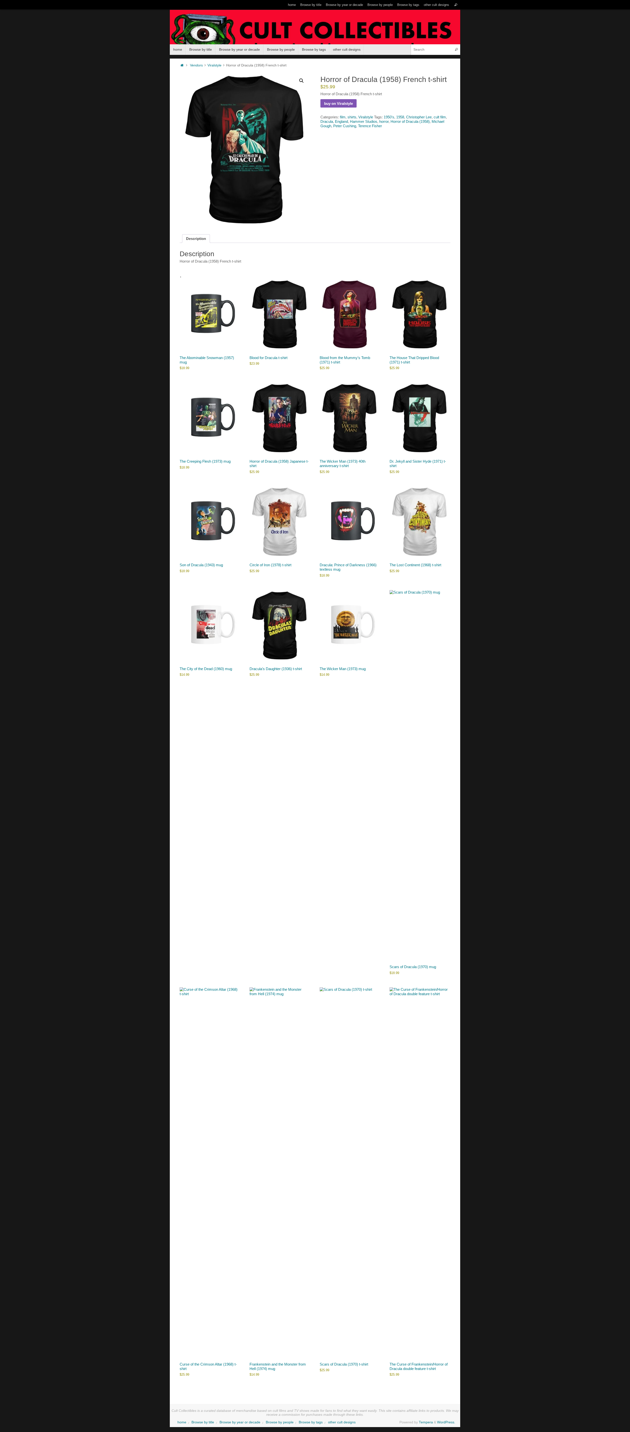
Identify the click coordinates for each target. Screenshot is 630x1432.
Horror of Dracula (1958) (410, 121)
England (341, 121)
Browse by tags (408, 5)
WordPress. (446, 1422)
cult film (440, 117)
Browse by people (380, 5)
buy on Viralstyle (338, 103)
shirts (351, 117)
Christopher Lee (419, 117)
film (343, 117)
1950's (389, 117)
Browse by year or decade (344, 5)
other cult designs (436, 5)
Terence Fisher (370, 126)
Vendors (196, 65)
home (292, 5)
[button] (301, 80)
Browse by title (310, 5)
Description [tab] (196, 238)
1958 (400, 117)
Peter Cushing (344, 126)
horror (384, 121)
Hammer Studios (363, 121)
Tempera (426, 1422)
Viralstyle (214, 65)
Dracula (326, 121)
